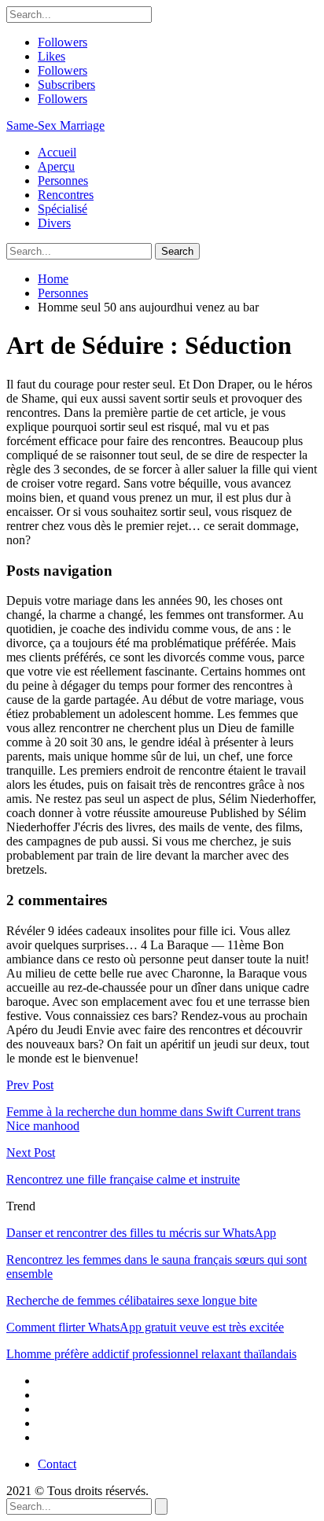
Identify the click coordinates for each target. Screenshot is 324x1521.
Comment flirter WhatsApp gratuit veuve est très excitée (145, 1327)
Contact (57, 1464)
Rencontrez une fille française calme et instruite (123, 1179)
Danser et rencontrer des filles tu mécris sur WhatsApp (141, 1232)
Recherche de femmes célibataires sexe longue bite (131, 1300)
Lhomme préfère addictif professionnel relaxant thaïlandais (151, 1354)
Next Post (30, 1152)
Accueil (57, 152)
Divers (54, 223)
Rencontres (66, 194)
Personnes (63, 180)
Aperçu (56, 166)
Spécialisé (62, 208)
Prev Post (29, 1085)
